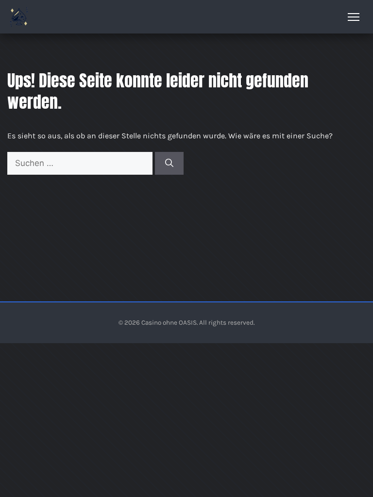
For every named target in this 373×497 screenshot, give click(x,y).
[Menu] (353, 17)
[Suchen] (169, 163)
